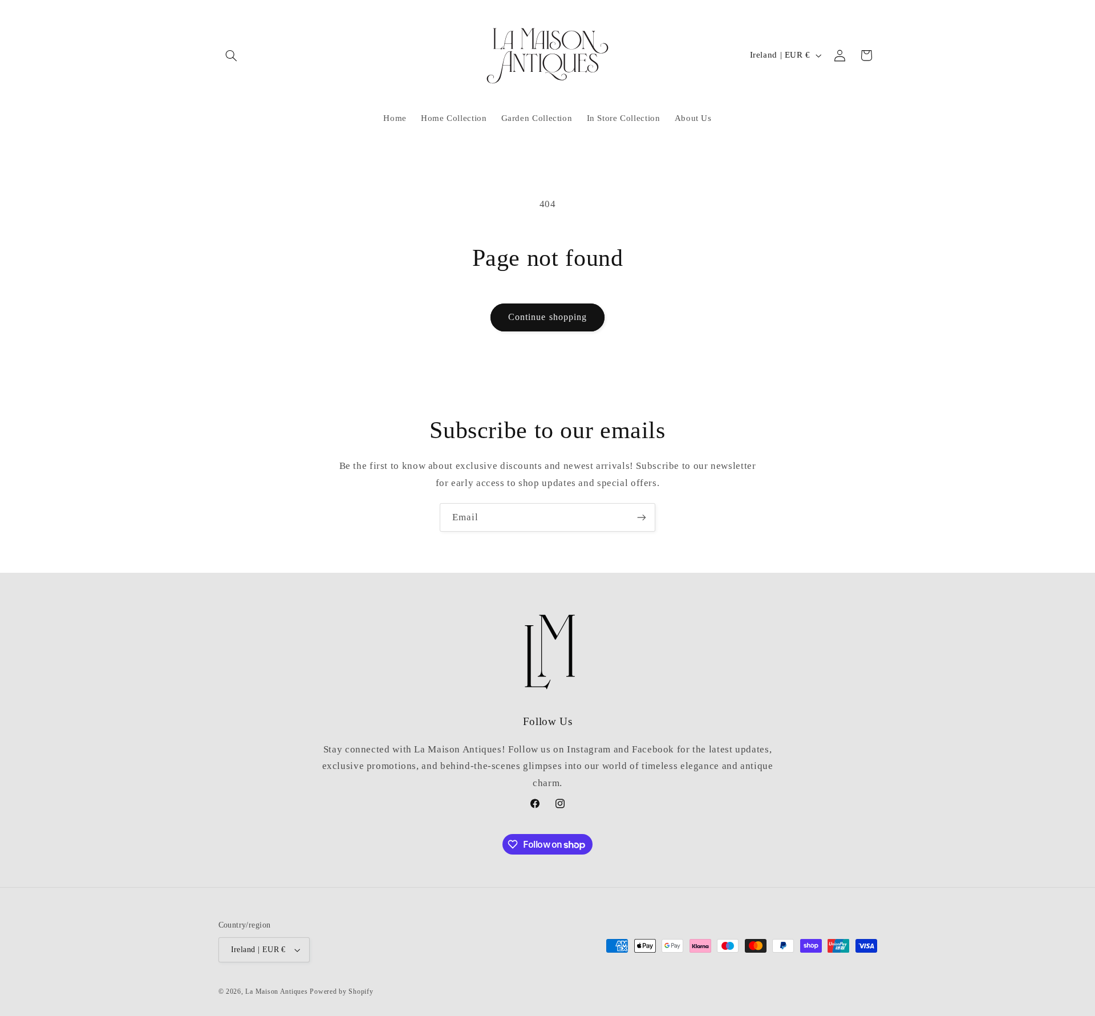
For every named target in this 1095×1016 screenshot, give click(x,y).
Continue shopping (547, 317)
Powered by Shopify (341, 991)
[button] (231, 55)
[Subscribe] (641, 517)
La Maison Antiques (276, 991)
